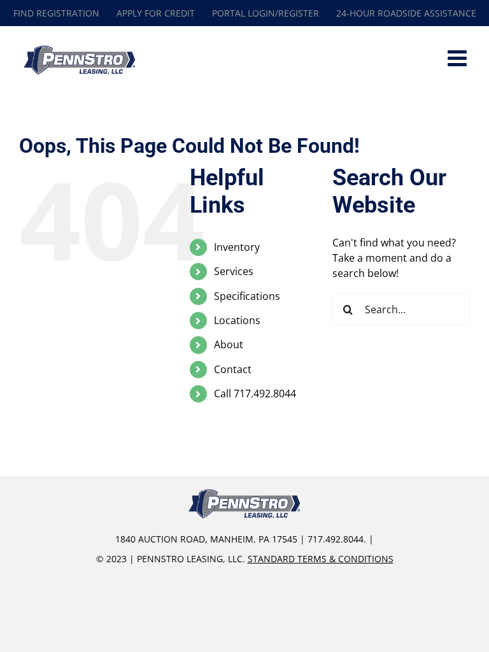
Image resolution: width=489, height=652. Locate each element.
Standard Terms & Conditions (320, 559)
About (228, 344)
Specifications (247, 296)
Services (233, 271)
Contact (233, 369)
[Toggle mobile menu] (459, 57)
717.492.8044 (336, 539)
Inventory (237, 247)
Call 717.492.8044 (255, 393)
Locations (237, 320)
